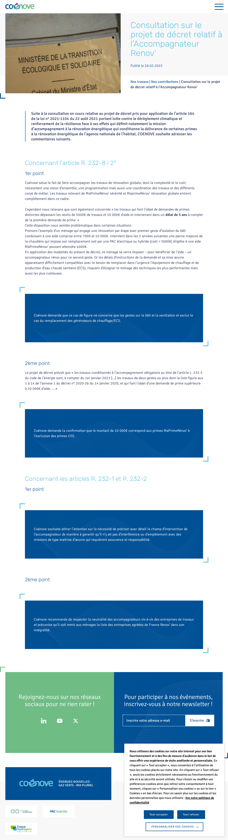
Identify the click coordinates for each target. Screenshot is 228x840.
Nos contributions (164, 82)
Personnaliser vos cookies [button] (172, 826)
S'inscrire (197, 720)
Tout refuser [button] (191, 814)
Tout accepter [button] (159, 814)
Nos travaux (139, 82)
